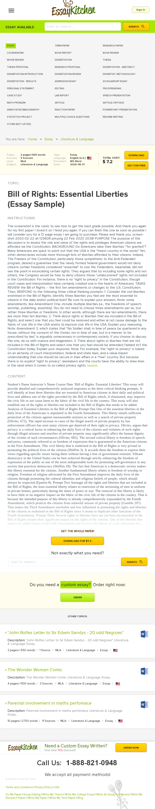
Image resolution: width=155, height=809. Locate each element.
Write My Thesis (52, 794)
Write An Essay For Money (112, 794)
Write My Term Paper (62, 798)
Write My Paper (37, 798)
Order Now (131, 747)
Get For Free (136, 165)
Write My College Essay (79, 794)
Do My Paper (14, 794)
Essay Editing (32, 794)
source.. (92, 365)
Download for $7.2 (77, 541)
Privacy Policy (43, 787)
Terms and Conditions (19, 787)
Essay (49, 139)
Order (77, 597)
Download (136, 155)
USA (56, 787)
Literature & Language (77, 139)
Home (32, 139)
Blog (80, 798)
